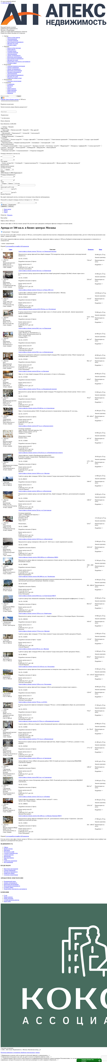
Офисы (4, 130)
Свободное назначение (8, 146)
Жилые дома (60, 163)
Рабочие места (15, 130)
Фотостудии (19, 147)
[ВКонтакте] (2, 98)
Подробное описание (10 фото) (27, 443)
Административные (30, 163)
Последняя (15, 246)
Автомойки (35, 142)
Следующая (8, 246)
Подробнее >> (99, 264)
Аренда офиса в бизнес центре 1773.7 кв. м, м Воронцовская (35, 739)
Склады (4, 139)
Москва (4, 204)
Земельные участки (7, 150)
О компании (10, 84)
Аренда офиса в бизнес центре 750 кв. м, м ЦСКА (32, 702)
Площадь (91, 249)
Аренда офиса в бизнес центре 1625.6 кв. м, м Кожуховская (35, 539)
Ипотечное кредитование (14, 57)
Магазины (5, 133)
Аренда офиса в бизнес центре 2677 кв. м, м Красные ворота (35, 426)
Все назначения (8, 862)
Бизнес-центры (8, 848)
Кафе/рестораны (7, 136)
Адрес (10, 249)
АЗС (53, 142)
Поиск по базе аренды (13, 37)
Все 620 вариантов (23, 246)
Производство (6, 142)
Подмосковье (12, 204)
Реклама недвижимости (14, 72)
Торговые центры (73, 163)
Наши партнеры (12, 90)
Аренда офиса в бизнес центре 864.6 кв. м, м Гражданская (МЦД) (37, 595)
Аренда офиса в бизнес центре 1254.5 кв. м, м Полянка (34, 796)
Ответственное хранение (59, 139)
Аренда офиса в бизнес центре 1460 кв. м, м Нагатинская (34, 491)
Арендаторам (6, 232)
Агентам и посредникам (14, 81)
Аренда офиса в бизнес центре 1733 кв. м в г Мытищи (34, 631)
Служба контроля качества (11, 900)
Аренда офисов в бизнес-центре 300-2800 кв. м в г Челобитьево (36, 576)
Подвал (4, 183)
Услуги (9, 87)
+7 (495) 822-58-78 (6, 3)
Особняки (18, 163)
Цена (100, 249)
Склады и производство (11, 853)
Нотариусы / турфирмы (78, 146)
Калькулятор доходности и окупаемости (18, 61)
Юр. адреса (34, 130)
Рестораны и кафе (9, 851)
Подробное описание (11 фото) (27, 622)
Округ (6, 212)
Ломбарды (30, 147)
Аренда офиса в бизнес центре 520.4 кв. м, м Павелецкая (34, 270)
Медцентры (64, 146)
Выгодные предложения (11, 868)
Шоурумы (40, 147)
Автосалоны (34, 133)
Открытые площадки (36, 150)
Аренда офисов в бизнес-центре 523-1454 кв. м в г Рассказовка (36, 666)
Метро (6, 210)
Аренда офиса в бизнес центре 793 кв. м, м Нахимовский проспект (37, 389)
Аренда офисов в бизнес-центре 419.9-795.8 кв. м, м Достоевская (37, 309)
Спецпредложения (12, 40)
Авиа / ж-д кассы (24, 146)
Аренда (4, 127)
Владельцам (15, 232)
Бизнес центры (6, 163)
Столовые (18, 136)
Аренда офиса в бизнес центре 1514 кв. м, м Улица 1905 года (35, 290)
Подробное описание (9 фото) (27, 399)
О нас (5, 895)
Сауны (2, 147)
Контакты (10, 85)
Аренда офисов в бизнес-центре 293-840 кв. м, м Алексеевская (36, 408)
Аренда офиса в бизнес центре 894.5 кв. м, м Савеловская (34, 777)
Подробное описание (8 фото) (27, 362)
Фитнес (10, 147)
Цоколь (11, 183)
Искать (3, 194)
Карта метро (7, 209)
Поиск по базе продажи (14, 48)
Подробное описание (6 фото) (27, 343)
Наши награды (11, 91)
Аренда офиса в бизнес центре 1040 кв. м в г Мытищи (34, 473)
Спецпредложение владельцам (16, 66)
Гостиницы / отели (51, 146)
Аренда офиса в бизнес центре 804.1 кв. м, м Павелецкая (34, 328)
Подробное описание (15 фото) (27, 729)
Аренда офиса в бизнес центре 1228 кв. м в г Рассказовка (34, 684)
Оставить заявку (12, 63)
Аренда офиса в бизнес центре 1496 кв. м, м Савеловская (34, 758)
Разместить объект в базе (14, 78)
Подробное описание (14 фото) (27, 280)
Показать (9, 215)
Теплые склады (15, 139)
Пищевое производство (21, 142)
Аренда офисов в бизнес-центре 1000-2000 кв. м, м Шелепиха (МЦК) (38, 557)
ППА (5, 859)
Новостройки (50, 147)
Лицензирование (12, 39)
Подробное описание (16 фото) (27, 261)
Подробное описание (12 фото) (27, 416)
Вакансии (10, 93)
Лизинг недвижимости (13, 55)
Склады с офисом (28, 139)
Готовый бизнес (11, 51)
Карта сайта (7, 901)
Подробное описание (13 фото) (27, 806)
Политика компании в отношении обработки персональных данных (20, 1052)
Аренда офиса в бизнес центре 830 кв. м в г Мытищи (33, 649)
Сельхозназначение (22, 150)
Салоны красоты (93, 146)
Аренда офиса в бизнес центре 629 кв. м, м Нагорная (33, 371)
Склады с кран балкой (91, 139)
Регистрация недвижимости (15, 42)
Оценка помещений (13, 67)
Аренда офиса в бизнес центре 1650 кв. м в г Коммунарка (34, 613)
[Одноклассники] (3, 98)
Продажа (11, 127)
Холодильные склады (75, 139)
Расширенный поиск (10, 881)
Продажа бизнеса (9, 857)
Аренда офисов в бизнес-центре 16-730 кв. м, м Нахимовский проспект (38, 721)
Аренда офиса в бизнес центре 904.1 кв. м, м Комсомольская (35, 352)
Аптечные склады (43, 139)
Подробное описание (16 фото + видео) (29, 501)
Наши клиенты (11, 88)
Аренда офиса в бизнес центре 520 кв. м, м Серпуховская (34, 510)
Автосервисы (45, 142)
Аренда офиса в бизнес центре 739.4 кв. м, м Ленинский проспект (37, 251)
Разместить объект (9, 873)
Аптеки (25, 133)
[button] (4, 206)
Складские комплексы (46, 163)
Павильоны (15, 133)
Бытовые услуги (37, 146)
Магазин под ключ (12, 43)
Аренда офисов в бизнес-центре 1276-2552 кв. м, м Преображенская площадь (40, 452)
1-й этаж (17, 183)
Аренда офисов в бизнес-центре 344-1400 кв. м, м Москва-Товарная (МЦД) (40, 815)
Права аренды (11, 49)
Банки (25, 130)
